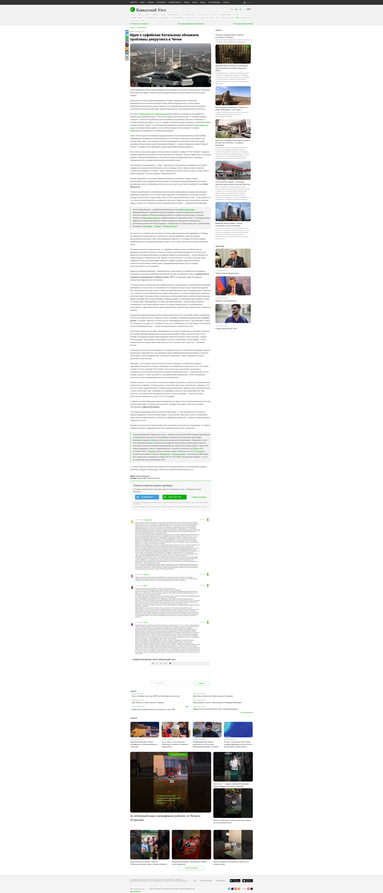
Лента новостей (141, 27)
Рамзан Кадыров (162, 114)
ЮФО (142, 20)
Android (138, 437)
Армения (163, 14)
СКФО (217, 17)
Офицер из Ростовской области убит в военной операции (215, 709)
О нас (194, 880)
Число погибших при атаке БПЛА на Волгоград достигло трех (156, 696)
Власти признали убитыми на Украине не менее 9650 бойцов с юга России (231, 108)
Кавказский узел (147, 114)
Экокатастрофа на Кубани (244, 23)
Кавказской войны (187, 209)
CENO (152, 440)
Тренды (150, 2)
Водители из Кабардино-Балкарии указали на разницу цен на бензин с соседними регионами (233, 142)
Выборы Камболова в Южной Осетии (191, 23)
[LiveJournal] (127, 52)
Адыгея (147, 14)
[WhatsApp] (127, 38)
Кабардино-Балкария (225, 14)
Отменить (201, 683)
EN (252, 2)
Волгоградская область (189, 14)
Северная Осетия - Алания (206, 17)
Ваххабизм (147, 226)
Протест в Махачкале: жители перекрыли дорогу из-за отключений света (232, 821)
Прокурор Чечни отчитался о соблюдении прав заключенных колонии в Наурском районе (231, 68)
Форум (186, 2)
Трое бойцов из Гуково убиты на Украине (148, 702)
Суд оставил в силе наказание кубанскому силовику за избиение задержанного (175, 744)
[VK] (127, 31)
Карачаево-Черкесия (136, 17)
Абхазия (133, 14)
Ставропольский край (227, 17)
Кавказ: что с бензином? (140, 23)
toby (145, 585)
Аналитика (161, 2)
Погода (226, 2)
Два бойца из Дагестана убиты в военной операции (213, 696)
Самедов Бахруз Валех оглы (226, 328)
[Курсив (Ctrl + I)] (157, 663)
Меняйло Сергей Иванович (225, 300)
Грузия (200, 14)
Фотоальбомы (214, 2)
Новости (133, 2)
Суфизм (157, 226)
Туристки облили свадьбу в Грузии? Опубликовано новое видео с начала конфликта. (149, 862)
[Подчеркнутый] (161, 663)
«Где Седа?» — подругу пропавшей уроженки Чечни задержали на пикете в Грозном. (231, 785)
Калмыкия (236, 14)
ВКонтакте (164, 454)
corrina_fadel (147, 520)
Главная (132, 27)
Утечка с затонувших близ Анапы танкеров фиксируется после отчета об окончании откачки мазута (238, 744)
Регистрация (158, 683)
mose (145, 622)
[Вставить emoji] (170, 663)
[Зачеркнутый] (165, 663)
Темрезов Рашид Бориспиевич (227, 273)
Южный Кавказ (135, 20)
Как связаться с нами (206, 880)
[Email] (127, 55)
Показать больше (191, 868)
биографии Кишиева (151, 218)
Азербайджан (155, 14)
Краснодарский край (150, 17)
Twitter (195, 448)
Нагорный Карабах (163, 17)
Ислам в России (170, 226)
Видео (202, 2)
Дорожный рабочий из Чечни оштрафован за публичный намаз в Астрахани (143, 744)
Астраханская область (174, 14)
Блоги (194, 2)
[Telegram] (127, 35)
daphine (146, 574)
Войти (249, 9)
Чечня (237, 17)
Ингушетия (214, 14)
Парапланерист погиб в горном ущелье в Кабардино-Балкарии (217, 702)
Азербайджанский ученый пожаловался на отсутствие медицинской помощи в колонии (205, 744)
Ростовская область (191, 17)
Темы (142, 2)
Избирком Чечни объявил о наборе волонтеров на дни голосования (228, 224)
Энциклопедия (175, 2)
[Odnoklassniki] (127, 48)
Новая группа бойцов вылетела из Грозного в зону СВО (153, 709)
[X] (127, 45)
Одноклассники (178, 454)
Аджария (140, 14)
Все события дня (247, 712)
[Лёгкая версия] (244, 2)
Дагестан (206, 14)
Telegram (152, 451)
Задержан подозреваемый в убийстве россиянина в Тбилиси (229, 35)
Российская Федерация (177, 17)
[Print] (127, 59)
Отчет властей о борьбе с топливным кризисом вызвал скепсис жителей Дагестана (232, 183)
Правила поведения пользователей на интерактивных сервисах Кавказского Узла (172, 888)
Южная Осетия (245, 17)
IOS (160, 440)
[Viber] (127, 42)
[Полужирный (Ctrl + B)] (153, 663)
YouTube (199, 451)
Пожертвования (220, 880)
